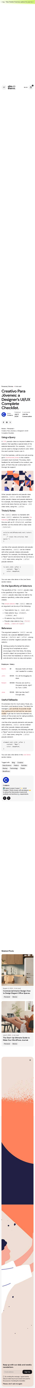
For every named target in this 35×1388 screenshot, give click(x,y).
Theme (22, 768)
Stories (10, 386)
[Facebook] (3, 422)
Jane (3, 692)
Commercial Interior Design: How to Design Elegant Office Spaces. (16, 992)
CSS (4, 441)
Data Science (7, 765)
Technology (14, 768)
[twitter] (8, 798)
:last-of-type (17, 623)
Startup (5, 768)
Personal (4, 386)
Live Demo (27, 755)
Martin (3, 669)
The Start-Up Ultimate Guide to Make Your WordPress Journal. (16, 1038)
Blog (13, 762)
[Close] (30, 1060)
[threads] (4, 798)
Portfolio (24, 765)
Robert (3, 683)
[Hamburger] (4, 87)
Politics (16, 765)
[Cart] (31, 87)
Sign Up (27, 1372)
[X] (10, 422)
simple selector (10, 604)
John (3, 676)
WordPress (6, 771)
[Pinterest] (6, 422)
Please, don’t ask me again (12, 1384)
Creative (20, 762)
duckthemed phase (12, 457)
